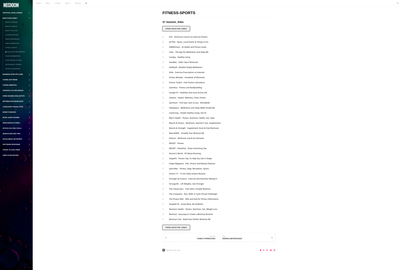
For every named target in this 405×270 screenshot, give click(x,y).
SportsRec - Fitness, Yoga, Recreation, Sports (189, 168)
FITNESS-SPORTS (11, 48)
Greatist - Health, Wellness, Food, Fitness (187, 97)
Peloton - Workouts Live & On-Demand (186, 138)
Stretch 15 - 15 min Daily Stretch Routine (187, 173)
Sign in (67, 3)
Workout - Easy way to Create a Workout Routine (191, 214)
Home (38, 3)
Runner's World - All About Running (185, 153)
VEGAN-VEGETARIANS (12, 69)
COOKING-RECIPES (12, 35)
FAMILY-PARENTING (12, 43)
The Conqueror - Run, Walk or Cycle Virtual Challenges (193, 194)
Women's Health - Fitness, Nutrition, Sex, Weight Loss (193, 209)
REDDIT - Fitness (176, 143)
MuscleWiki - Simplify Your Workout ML (186, 133)
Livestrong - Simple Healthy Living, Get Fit (187, 113)
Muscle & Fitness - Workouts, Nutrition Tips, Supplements (195, 123)
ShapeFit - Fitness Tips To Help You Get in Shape (190, 158)
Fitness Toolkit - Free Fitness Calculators (187, 82)
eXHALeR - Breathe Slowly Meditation (185, 67)
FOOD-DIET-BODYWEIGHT (16, 52)
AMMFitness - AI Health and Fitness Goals (187, 47)
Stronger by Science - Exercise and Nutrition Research (193, 178)
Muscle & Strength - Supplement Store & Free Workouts (194, 128)
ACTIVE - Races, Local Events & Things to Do (188, 42)
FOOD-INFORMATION (12, 56)
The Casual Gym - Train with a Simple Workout (190, 189)
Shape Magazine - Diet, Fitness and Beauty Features (192, 163)
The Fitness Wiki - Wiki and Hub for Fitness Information (194, 199)
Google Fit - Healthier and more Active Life (188, 92)
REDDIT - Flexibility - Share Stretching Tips (188, 148)
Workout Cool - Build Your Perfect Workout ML (190, 219)
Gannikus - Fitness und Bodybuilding (185, 87)
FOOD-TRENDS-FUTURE (13, 60)
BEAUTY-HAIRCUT (11, 26)
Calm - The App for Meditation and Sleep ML (189, 52)
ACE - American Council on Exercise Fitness (188, 37)
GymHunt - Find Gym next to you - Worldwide (189, 102)
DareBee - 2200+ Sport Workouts (183, 62)
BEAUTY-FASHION (11, 22)
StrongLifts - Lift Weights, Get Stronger (186, 183)
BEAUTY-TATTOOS (11, 31)
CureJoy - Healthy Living (179, 57)
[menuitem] (38, 3)
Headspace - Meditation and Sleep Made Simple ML (192, 108)
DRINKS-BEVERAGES (12, 39)
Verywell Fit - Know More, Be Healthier (186, 204)
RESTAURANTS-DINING (13, 64)
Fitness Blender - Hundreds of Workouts (187, 77)
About (48, 3)
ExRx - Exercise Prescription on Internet (187, 72)
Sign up (78, 3)
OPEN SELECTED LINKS (176, 29)
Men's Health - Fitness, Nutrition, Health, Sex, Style (192, 118)
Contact (57, 3)
